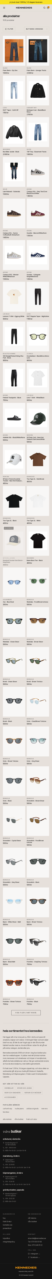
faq (4, 1218)
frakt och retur (31, 1119)
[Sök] (44, 7)
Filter (10, 29)
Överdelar (8, 1088)
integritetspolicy (9, 1242)
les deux (6, 1112)
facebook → (35, 1257)
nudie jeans (19, 1109)
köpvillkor (6, 1238)
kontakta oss (7, 1225)
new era (44, 1109)
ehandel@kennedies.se (37, 1238)
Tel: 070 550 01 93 (35, 1242)
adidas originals (32, 1109)
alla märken (7, 1119)
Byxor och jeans (24, 1088)
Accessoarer (10, 1097)
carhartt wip (7, 1109)
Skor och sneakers (12, 1093)
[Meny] (4, 8)
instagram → (35, 1254)
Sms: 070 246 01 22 (35, 1245)
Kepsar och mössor (33, 1093)
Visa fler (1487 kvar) (26, 1013)
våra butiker (19, 1119)
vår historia (32, 1218)
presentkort (7, 1228)
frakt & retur (7, 1221)
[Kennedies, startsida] (24, 7)
